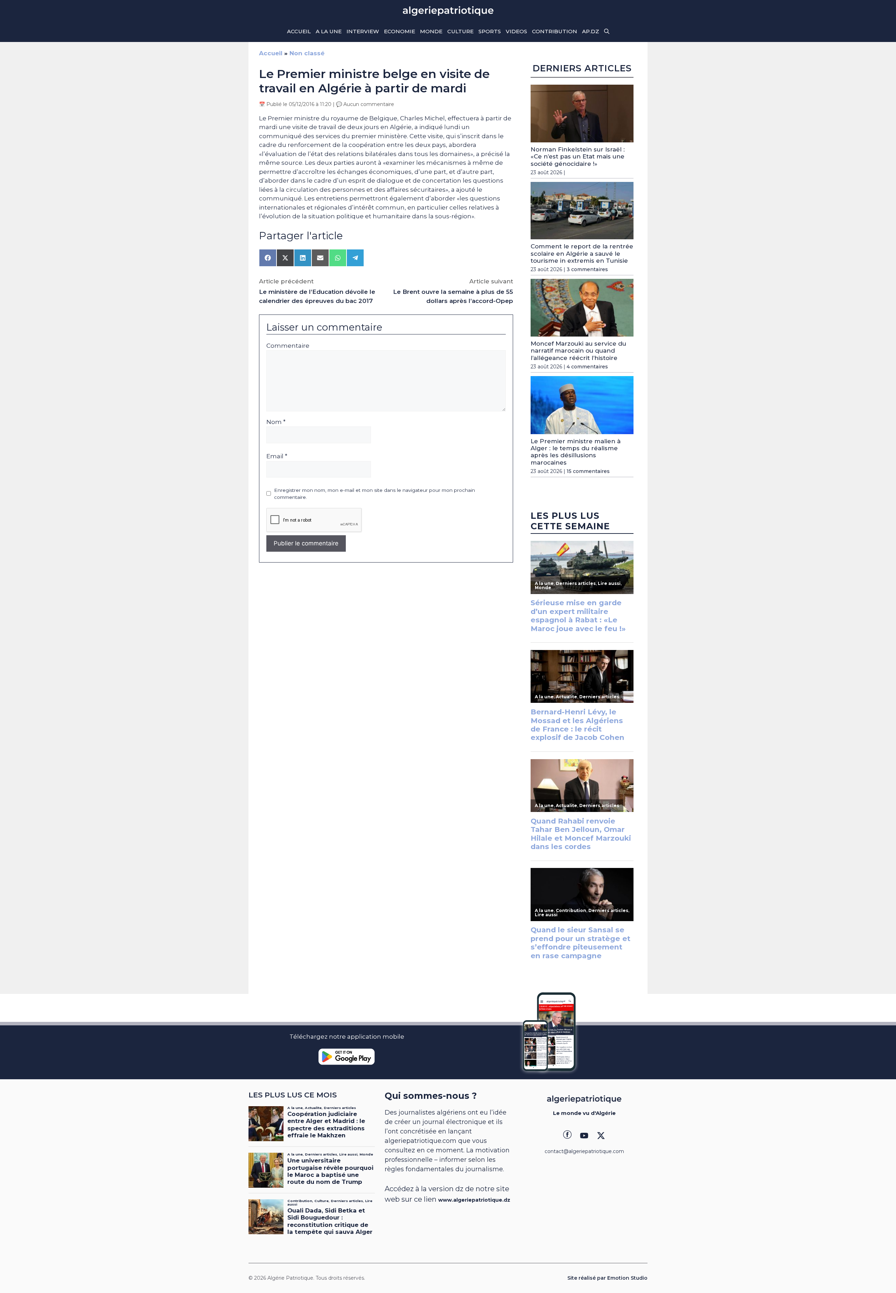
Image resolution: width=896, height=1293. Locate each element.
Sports (489, 31)
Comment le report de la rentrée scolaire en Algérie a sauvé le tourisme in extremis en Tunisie (582, 253)
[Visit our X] (601, 1135)
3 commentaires (587, 269)
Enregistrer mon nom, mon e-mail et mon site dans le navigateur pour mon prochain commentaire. (374, 493)
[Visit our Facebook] (567, 1135)
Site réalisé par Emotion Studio (607, 1278)
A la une (329, 31)
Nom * (276, 421)
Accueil (299, 31)
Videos (516, 31)
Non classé (306, 53)
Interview (362, 31)
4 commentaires (587, 366)
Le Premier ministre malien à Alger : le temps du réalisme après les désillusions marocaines (576, 452)
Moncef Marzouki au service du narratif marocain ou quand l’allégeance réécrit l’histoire (578, 350)
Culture (460, 31)
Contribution (554, 31)
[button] (607, 31)
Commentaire (287, 345)
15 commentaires (588, 471)
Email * (276, 456)
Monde (431, 31)
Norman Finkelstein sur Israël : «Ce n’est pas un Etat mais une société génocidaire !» (578, 156)
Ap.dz (590, 31)
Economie (399, 31)
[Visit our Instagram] (584, 1135)
